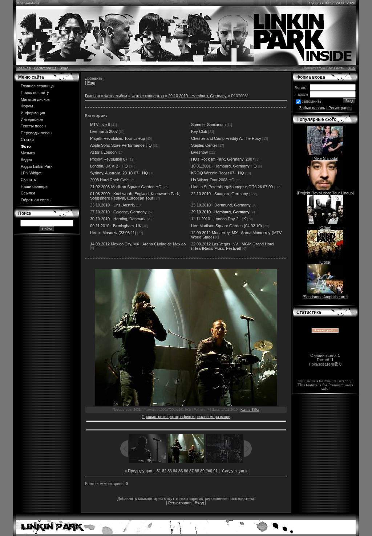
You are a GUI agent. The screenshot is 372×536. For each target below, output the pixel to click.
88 (197, 471)
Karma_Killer (249, 409)
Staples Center (204, 145)
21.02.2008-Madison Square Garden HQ (126, 187)
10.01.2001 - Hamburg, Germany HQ (224, 166)
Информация (33, 113)
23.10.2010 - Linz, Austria (112, 205)
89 (202, 471)
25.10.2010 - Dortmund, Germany (221, 205)
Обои (325, 227)
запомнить (312, 101)
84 (175, 471)
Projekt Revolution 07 (109, 159)
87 (191, 471)
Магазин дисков (35, 99)
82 (164, 471)
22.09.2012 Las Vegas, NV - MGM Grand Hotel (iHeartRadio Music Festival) (232, 246)
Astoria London (103, 152)
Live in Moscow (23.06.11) (113, 232)
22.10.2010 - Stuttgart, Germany (219, 194)
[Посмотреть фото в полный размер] (186, 337)
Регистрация (45, 68)
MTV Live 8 (100, 124)
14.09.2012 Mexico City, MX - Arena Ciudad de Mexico (138, 244)
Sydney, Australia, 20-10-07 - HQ (119, 173)
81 (159, 471)
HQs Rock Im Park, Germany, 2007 (222, 159)
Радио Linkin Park (37, 166)
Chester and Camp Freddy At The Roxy (226, 138)
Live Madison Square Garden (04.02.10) (226, 226)
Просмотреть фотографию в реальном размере (186, 416)
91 (215, 471)
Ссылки (28, 193)
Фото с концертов (148, 96)
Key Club (199, 131)
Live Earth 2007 (104, 131)
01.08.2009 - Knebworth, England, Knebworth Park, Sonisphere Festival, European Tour (135, 196)
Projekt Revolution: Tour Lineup (117, 138)
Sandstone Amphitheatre (325, 297)
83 (169, 471)
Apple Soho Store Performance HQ (121, 145)
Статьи (27, 139)
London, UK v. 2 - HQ (109, 166)
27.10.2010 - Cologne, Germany (118, 212)
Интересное (32, 119)
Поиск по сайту (35, 92)
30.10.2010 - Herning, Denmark (118, 219)
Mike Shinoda (325, 158)
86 (186, 471)
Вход (64, 68)
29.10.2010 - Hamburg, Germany (197, 96)
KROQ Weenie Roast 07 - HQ (217, 173)
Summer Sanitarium (208, 124)
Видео (26, 159)
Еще (91, 82)
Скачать (28, 179)
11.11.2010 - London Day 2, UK (218, 219)
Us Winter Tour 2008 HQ (213, 180)
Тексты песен (33, 126)
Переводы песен (36, 133)
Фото (26, 146)
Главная (24, 68)
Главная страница (37, 86)
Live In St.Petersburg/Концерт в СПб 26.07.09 (232, 187)
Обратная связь (35, 200)
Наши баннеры (34, 186)
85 (180, 471)
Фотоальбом (115, 96)
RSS (351, 68)
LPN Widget (31, 173)
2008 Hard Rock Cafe (109, 180)
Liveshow (199, 152)
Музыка (28, 153)
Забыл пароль (312, 108)
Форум (27, 106)
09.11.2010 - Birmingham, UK (115, 226)
